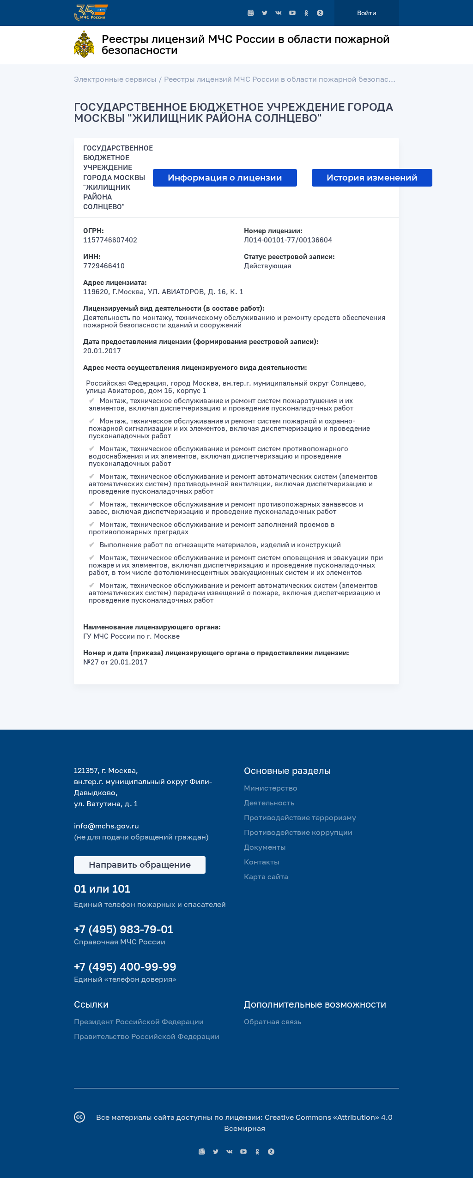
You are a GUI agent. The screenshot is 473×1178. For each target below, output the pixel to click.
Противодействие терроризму (300, 817)
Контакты (261, 861)
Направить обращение (140, 865)
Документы (265, 847)
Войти (366, 13)
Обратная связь (272, 1021)
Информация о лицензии (225, 178)
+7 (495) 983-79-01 (123, 929)
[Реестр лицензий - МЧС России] (251, 13)
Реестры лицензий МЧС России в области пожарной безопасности (287, 79)
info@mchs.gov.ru (106, 825)
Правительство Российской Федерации (146, 1036)
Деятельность (269, 802)
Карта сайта (266, 876)
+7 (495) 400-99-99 (125, 966)
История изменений (372, 178)
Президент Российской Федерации (139, 1021)
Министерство (270, 787)
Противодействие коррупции (298, 832)
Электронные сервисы (115, 79)
